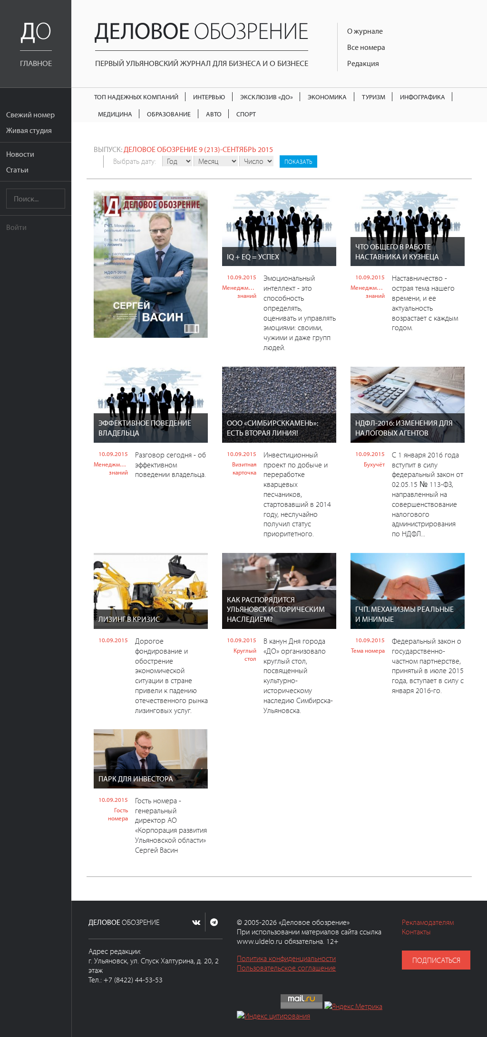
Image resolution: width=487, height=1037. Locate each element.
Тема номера (368, 650)
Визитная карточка (244, 468)
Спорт (246, 113)
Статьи (17, 169)
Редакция (363, 63)
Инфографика (422, 96)
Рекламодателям (428, 922)
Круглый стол (245, 654)
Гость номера (118, 814)
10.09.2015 (241, 277)
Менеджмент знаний (239, 291)
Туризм (373, 96)
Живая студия (29, 130)
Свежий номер (30, 114)
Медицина (115, 113)
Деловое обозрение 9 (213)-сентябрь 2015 (198, 149)
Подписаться (436, 960)
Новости (20, 154)
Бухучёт (374, 464)
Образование (169, 113)
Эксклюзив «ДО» (266, 96)
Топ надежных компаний (136, 96)
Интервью (209, 96)
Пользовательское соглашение (286, 967)
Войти (16, 227)
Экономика (327, 96)
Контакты (416, 931)
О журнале (365, 31)
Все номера (366, 47)
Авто (214, 113)
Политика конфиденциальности (286, 958)
